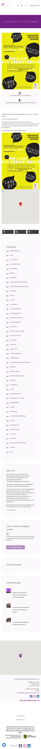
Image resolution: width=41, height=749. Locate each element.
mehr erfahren (12, 510)
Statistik (12, 420)
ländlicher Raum (14, 358)
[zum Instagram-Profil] (34, 696)
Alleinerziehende (15, 250)
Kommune (13, 344)
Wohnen (12, 447)
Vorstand (12, 433)
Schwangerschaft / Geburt (17, 398)
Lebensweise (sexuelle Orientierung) (20, 362)
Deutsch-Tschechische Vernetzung (19, 286)
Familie (12, 300)
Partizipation (13, 384)
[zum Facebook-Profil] (31, 696)
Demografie (13, 277)
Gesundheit (13, 326)
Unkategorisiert (14, 425)
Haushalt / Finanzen (15, 335)
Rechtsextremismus (15, 393)
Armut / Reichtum (15, 264)
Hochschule (13, 340)
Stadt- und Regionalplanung (18, 416)
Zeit (11, 451)
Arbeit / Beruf (14, 259)
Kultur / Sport (14, 349)
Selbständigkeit (14, 402)
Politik (12, 389)
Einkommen (13, 291)
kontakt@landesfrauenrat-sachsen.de (28, 693)
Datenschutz (20, 719)
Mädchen (12, 367)
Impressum (20, 716)
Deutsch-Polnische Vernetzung (18, 282)
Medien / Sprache (15, 371)
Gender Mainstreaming (16, 317)
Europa (12, 295)
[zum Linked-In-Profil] (38, 696)
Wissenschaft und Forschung (18, 442)
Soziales (12, 407)
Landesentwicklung (15, 353)
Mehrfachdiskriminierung (17, 375)
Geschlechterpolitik (15, 322)
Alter (11, 255)
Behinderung (13, 268)
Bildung (12, 273)
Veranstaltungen (14, 429)
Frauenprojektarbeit (15, 308)
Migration (13, 380)
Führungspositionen (15, 313)
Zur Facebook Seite (15, 547)
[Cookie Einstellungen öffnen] (4, 746)
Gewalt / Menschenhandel (17, 331)
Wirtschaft (13, 438)
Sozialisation (13, 411)
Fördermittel (13, 304)
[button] (8, 232)
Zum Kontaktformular (28, 700)
